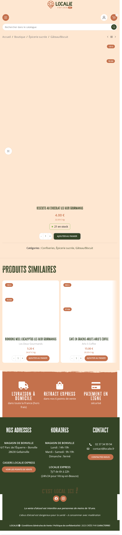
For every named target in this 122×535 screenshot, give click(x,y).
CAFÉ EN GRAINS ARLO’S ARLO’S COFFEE (88, 339)
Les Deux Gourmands (31, 343)
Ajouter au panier (67, 236)
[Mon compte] (104, 17)
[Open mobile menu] (6, 17)
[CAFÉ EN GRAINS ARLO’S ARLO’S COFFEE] (89, 309)
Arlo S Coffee (89, 343)
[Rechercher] (114, 27)
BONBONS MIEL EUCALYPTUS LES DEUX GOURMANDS (30, 339)
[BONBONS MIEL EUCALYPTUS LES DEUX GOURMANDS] (31, 309)
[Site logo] (60, 4)
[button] (38, 358)
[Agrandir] (8, 151)
